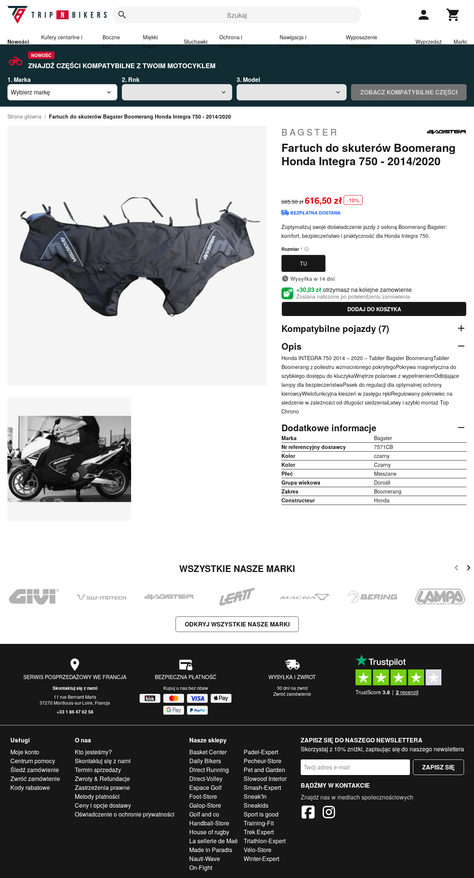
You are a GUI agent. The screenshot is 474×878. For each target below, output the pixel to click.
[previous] (456, 568)
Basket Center (208, 752)
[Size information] (306, 249)
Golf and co (204, 814)
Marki (460, 41)
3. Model (248, 79)
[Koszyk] (453, 14)
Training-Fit (259, 823)
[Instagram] (328, 813)
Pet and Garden (264, 769)
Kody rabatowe (30, 787)
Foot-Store (203, 796)
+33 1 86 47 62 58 (75, 711)
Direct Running (209, 769)
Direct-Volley (206, 778)
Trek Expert (259, 832)
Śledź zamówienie (34, 769)
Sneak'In (255, 796)
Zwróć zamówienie (292, 694)
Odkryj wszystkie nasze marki (237, 624)
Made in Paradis (210, 849)
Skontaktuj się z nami (75, 688)
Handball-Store (209, 823)
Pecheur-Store (262, 760)
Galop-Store (205, 805)
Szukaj (237, 15)
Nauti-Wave (204, 858)
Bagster (310, 132)
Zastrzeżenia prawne (102, 787)
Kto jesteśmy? (93, 752)
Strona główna (24, 116)
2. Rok (131, 79)
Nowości (18, 41)
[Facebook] (308, 813)
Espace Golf (205, 787)
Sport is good (261, 814)
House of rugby (209, 832)
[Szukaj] (122, 15)
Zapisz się (438, 767)
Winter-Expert (261, 858)
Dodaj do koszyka (374, 309)
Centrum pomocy (32, 760)
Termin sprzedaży (98, 769)
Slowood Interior (265, 778)
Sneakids (256, 805)
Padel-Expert (261, 752)
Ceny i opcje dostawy (103, 805)
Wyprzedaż (428, 41)
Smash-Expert (262, 787)
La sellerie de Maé (213, 841)
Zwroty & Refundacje (102, 778)
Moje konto (24, 752)
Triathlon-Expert (265, 841)
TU (303, 263)
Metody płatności (97, 796)
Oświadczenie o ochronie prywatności (124, 814)
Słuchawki (195, 41)
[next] (468, 568)
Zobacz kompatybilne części (408, 92)
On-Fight (200, 867)
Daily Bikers (205, 760)
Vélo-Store (257, 849)
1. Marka (19, 79)
